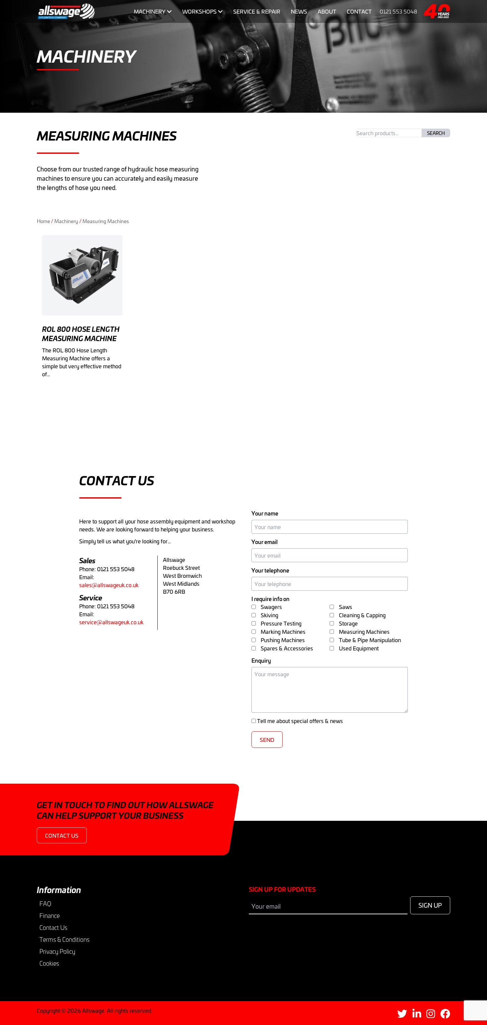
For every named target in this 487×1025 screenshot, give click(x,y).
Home (43, 220)
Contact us (62, 835)
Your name (264, 513)
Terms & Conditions (64, 939)
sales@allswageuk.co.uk (108, 584)
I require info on (270, 598)
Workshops (199, 11)
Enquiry (261, 660)
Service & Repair (256, 11)
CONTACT (359, 11)
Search (436, 133)
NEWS (299, 11)
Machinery (150, 11)
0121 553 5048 (398, 11)
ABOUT (327, 11)
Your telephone (270, 570)
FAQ (45, 904)
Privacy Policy (57, 951)
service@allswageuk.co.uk (111, 622)
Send (267, 739)
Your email (264, 541)
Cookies (49, 963)
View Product (82, 393)
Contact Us (53, 928)
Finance (49, 916)
